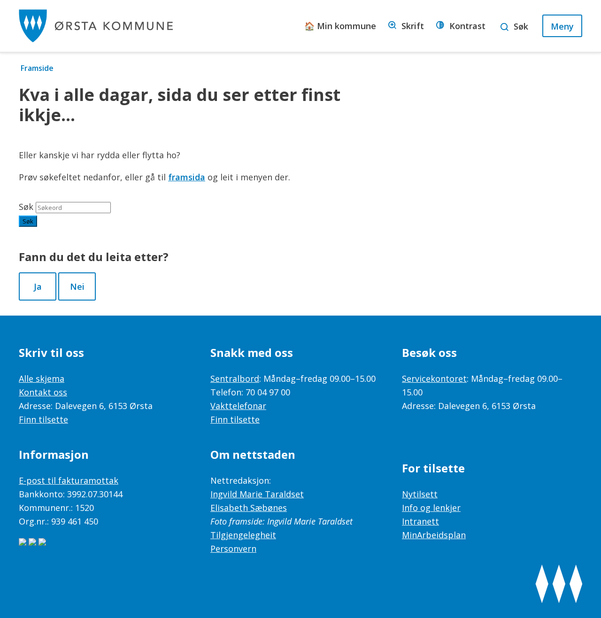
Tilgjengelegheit (243, 535)
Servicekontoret (434, 378)
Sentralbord (234, 378)
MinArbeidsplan (434, 535)
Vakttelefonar (238, 405)
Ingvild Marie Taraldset (257, 494)
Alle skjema (41, 378)
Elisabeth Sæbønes (248, 507)
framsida (186, 177)
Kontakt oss (43, 392)
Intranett (420, 521)
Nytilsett (420, 494)
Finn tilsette (43, 419)
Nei (77, 286)
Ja (38, 286)
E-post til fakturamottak (68, 480)
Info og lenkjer (431, 507)
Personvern (233, 548)
